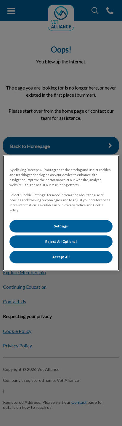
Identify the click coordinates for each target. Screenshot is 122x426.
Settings (61, 226)
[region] (61, 213)
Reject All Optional (61, 241)
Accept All (61, 257)
